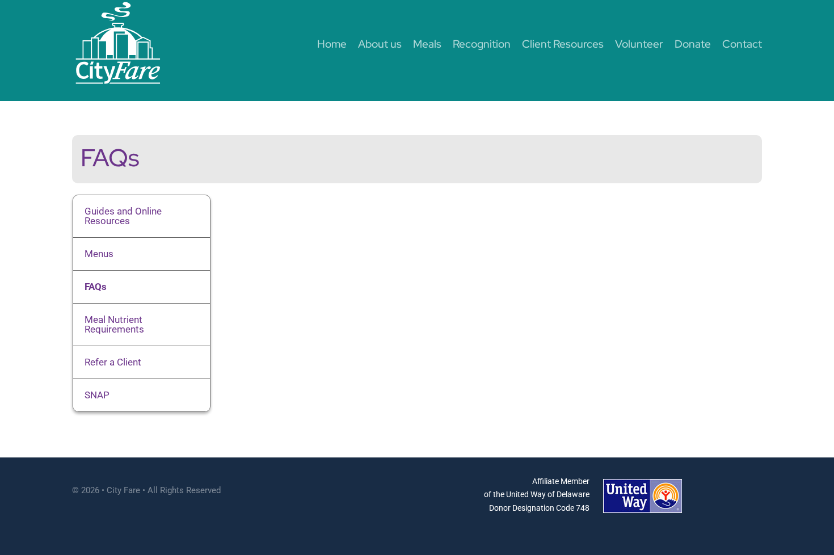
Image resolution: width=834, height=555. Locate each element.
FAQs (96, 286)
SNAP (97, 395)
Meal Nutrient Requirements (114, 324)
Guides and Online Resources (123, 215)
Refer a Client (113, 362)
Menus (99, 253)
